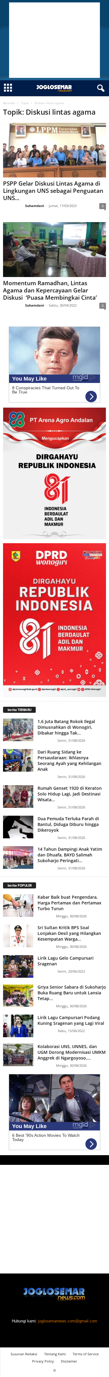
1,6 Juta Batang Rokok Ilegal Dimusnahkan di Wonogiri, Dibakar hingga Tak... (66, 727)
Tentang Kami (55, 1354)
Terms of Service (86, 1354)
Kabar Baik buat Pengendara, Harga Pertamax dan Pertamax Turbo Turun (69, 902)
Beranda (9, 103)
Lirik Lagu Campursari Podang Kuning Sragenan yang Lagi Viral (71, 1020)
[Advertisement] (54, 40)
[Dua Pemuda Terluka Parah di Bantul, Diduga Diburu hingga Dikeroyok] (18, 827)
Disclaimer (69, 1361)
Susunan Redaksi (24, 1354)
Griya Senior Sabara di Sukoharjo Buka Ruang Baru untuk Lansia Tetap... (72, 992)
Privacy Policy (43, 1361)
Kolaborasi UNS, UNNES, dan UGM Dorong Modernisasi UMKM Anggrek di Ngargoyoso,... (72, 1052)
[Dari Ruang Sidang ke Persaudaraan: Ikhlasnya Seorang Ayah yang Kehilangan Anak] (18, 760)
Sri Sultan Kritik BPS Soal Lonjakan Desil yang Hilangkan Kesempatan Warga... (69, 933)
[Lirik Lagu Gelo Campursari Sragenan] (18, 966)
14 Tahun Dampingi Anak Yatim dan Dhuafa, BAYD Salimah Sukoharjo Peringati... (70, 854)
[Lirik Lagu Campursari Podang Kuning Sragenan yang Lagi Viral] (18, 1026)
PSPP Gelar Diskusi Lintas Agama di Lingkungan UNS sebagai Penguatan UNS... (53, 191)
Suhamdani (34, 205)
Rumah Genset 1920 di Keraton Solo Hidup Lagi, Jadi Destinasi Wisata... (70, 793)
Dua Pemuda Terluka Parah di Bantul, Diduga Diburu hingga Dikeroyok (68, 824)
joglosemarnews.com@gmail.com (67, 1321)
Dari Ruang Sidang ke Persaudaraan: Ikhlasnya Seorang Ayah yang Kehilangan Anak (69, 760)
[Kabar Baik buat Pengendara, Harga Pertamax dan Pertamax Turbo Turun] (18, 905)
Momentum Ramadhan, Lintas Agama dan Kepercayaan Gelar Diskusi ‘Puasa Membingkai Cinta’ (50, 290)
